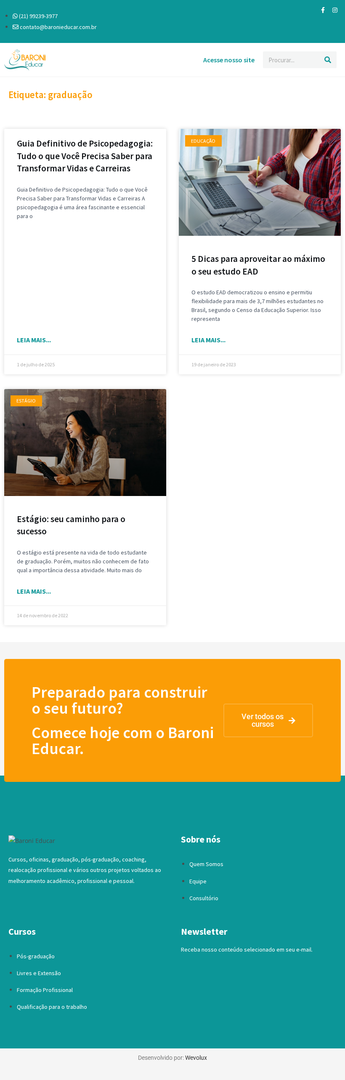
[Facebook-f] (323, 10)
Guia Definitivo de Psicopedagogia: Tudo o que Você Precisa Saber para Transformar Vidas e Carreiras (85, 156)
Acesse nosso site (229, 60)
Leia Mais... (34, 340)
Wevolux (196, 1057)
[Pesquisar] (328, 59)
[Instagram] (335, 10)
